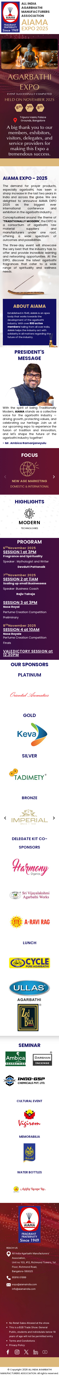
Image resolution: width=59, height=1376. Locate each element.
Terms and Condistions (22, 1340)
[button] (5, 477)
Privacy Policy (17, 1345)
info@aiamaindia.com (24, 1288)
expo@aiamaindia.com (24, 1284)
